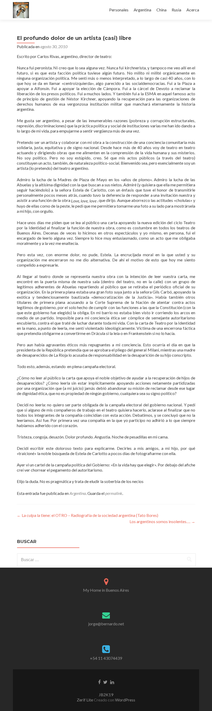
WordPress (124, 699)
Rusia (176, 9)
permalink (113, 493)
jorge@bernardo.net (106, 623)
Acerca (192, 9)
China (161, 9)
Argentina (142, 9)
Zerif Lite (85, 699)
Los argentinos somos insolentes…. (162, 521)
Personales (118, 9)
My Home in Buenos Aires (106, 590)
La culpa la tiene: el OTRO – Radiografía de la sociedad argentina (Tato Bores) (87, 515)
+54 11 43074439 (106, 658)
